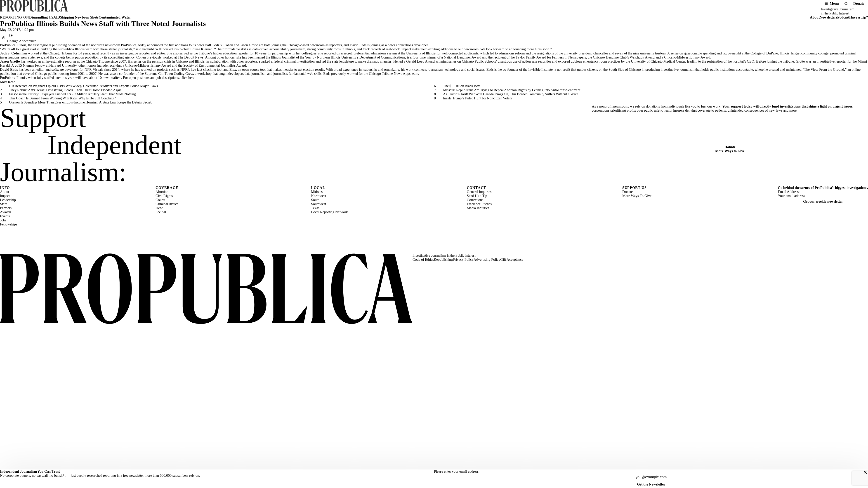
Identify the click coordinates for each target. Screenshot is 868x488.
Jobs (3, 220)
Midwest (317, 192)
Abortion (162, 192)
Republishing (443, 259)
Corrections (475, 200)
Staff (3, 204)
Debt (159, 208)
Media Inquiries (478, 208)
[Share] (3, 37)
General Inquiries (479, 192)
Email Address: (789, 192)
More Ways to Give (730, 151)
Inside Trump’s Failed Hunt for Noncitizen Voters (477, 98)
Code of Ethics (423, 259)
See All (161, 212)
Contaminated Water (115, 17)
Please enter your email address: (456, 471)
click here (187, 78)
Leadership (8, 200)
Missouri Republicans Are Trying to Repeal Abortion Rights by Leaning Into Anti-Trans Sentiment (511, 90)
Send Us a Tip (477, 196)
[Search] (846, 3)
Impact (5, 196)
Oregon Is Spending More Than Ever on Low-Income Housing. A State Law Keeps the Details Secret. (80, 102)
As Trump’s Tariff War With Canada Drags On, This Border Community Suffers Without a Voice (510, 94)
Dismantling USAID (44, 17)
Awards (5, 212)
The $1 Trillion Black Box (461, 86)
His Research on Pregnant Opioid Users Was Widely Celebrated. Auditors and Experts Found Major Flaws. (84, 86)
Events (5, 216)
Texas (315, 208)
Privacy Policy (463, 259)
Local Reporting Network (329, 212)
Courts (160, 200)
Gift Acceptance (511, 259)
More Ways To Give (636, 196)
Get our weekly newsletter (823, 201)
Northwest (318, 196)
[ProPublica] (34, 7)
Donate (858, 3)
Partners (6, 208)
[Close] (865, 472)
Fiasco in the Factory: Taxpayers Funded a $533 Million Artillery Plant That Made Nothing (72, 94)
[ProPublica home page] (206, 289)
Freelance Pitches (479, 204)
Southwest (318, 204)
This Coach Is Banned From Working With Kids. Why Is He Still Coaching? (62, 98)
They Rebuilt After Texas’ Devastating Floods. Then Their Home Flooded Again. (66, 90)
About (815, 17)
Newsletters (828, 17)
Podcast (843, 17)
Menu (834, 3)
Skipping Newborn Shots (79, 17)
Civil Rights (164, 196)
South (315, 200)
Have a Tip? (858, 17)
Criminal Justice (167, 204)
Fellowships (8, 224)
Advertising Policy (487, 259)
